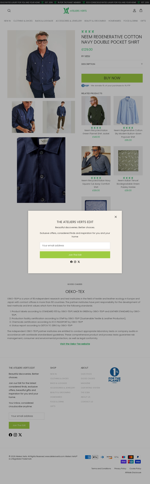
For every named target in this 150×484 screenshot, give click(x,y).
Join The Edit (75, 254)
